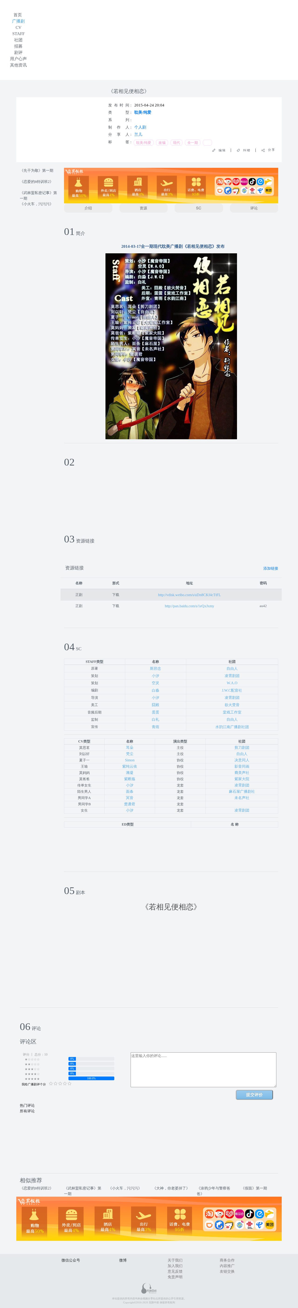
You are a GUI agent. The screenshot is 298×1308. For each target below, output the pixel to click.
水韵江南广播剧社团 (232, 727)
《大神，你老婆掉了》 (171, 1188)
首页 (18, 15)
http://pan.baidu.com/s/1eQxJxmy (189, 606)
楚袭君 (129, 804)
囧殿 (155, 705)
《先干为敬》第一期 (36, 170)
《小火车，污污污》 (36, 204)
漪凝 (129, 773)
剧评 (18, 52)
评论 (254, 208)
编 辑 (220, 150)
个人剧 (140, 127)
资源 (143, 208)
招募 (18, 46)
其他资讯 (18, 65)
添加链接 (270, 568)
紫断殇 (129, 779)
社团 (18, 40)
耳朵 (129, 748)
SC (198, 208)
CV (18, 27)
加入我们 (175, 1266)
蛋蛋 (155, 712)
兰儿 (138, 134)
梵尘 (129, 754)
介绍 (88, 208)
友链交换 (227, 1271)
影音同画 (241, 766)
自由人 (232, 669)
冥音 (129, 798)
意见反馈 (175, 1271)
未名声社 (241, 798)
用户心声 (18, 58)
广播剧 (18, 21)
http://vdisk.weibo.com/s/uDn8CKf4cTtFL (189, 595)
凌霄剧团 (232, 676)
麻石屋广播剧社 (242, 791)
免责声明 (175, 1277)
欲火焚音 (232, 705)
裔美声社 (241, 773)
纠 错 (245, 150)
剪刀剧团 (241, 748)
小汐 (155, 676)
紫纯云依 (129, 766)
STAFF (18, 33)
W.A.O (232, 683)
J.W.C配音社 (232, 690)
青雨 (155, 727)
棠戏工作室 (232, 712)
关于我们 (175, 1260)
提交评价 (254, 1094)
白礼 (155, 719)
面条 (129, 791)
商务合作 (227, 1260)
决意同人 (241, 760)
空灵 (155, 683)
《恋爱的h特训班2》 (36, 182)
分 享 (270, 150)
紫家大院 (241, 779)
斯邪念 (155, 669)
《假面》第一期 (254, 1188)
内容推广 (227, 1266)
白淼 (155, 690)
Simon (130, 760)
